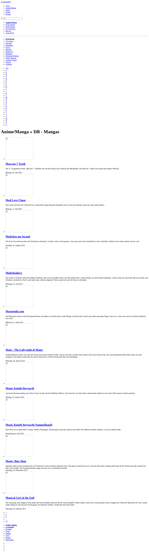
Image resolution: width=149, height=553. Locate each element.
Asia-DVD (10, 33)
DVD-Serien (10, 25)
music (8, 10)
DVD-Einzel (10, 27)
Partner (8, 533)
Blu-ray (8, 31)
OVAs (8, 47)
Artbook (9, 64)
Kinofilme (9, 45)
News (8, 6)
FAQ (7, 536)
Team (8, 531)
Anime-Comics (11, 60)
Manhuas (9, 54)
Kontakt (9, 529)
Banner (8, 538)
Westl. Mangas (11, 58)
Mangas (8, 50)
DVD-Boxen (10, 29)
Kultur (8, 12)
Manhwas (9, 52)
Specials (9, 43)
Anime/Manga (11, 8)
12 (6, 521)
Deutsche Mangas (12, 56)
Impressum (10, 540)
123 (7, 68)
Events (8, 14)
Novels (8, 62)
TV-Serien (9, 41)
